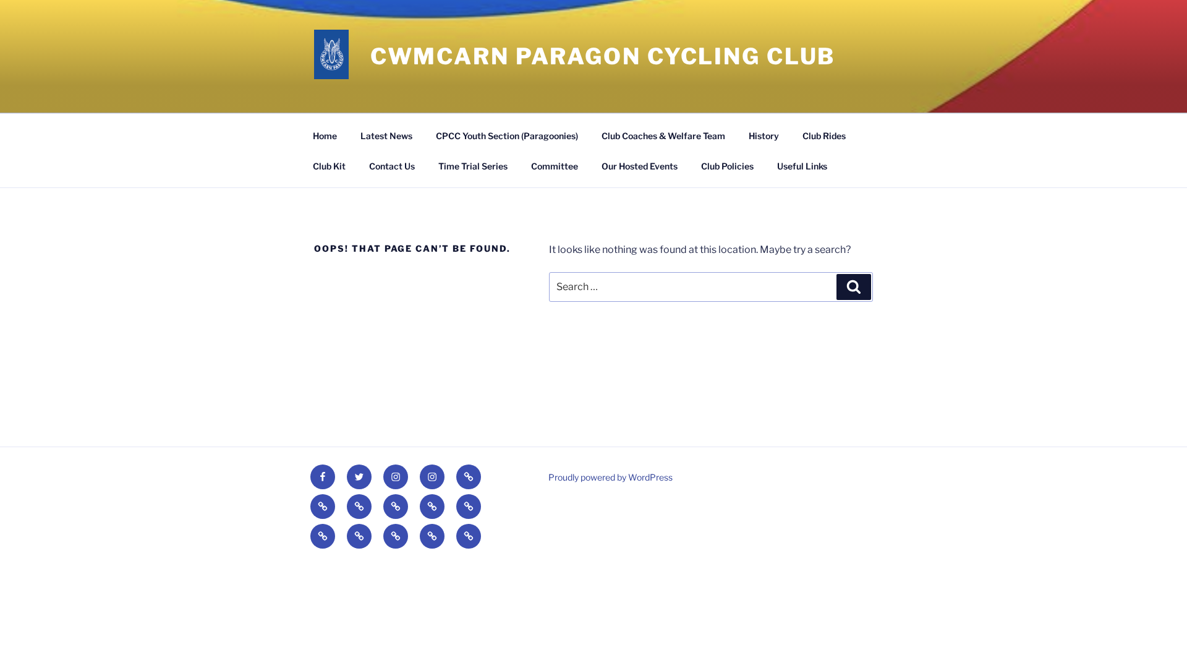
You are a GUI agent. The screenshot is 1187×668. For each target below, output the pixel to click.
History (764, 136)
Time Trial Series (473, 166)
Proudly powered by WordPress (610, 477)
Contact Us (392, 166)
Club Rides (824, 136)
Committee (554, 166)
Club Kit (329, 166)
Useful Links (802, 166)
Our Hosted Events (640, 166)
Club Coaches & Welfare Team (663, 136)
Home (325, 136)
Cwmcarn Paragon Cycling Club (603, 56)
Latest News (386, 136)
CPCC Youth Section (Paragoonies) (507, 136)
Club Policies (727, 166)
